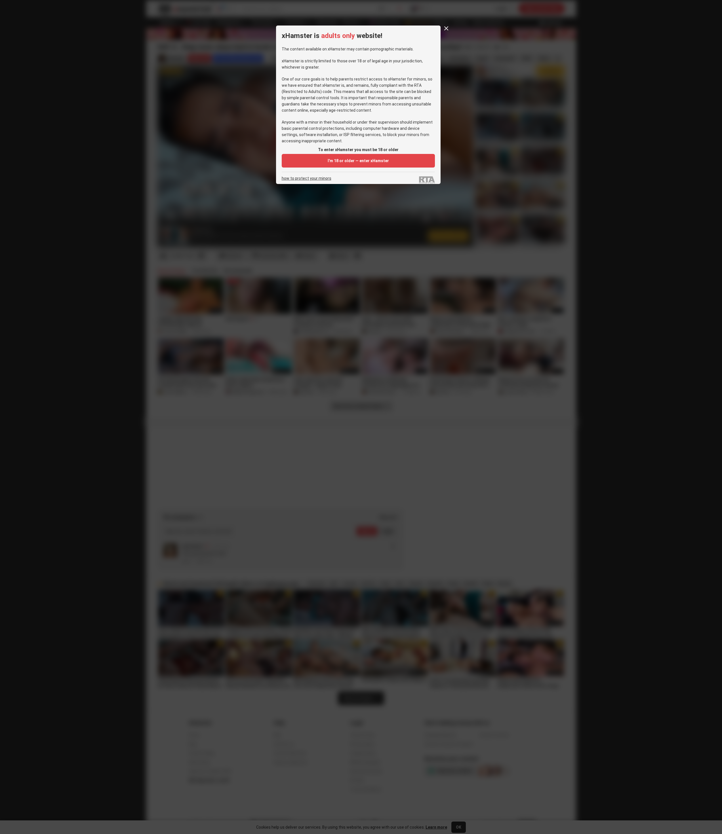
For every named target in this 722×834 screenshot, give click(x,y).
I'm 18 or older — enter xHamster (358, 160)
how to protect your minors (306, 178)
